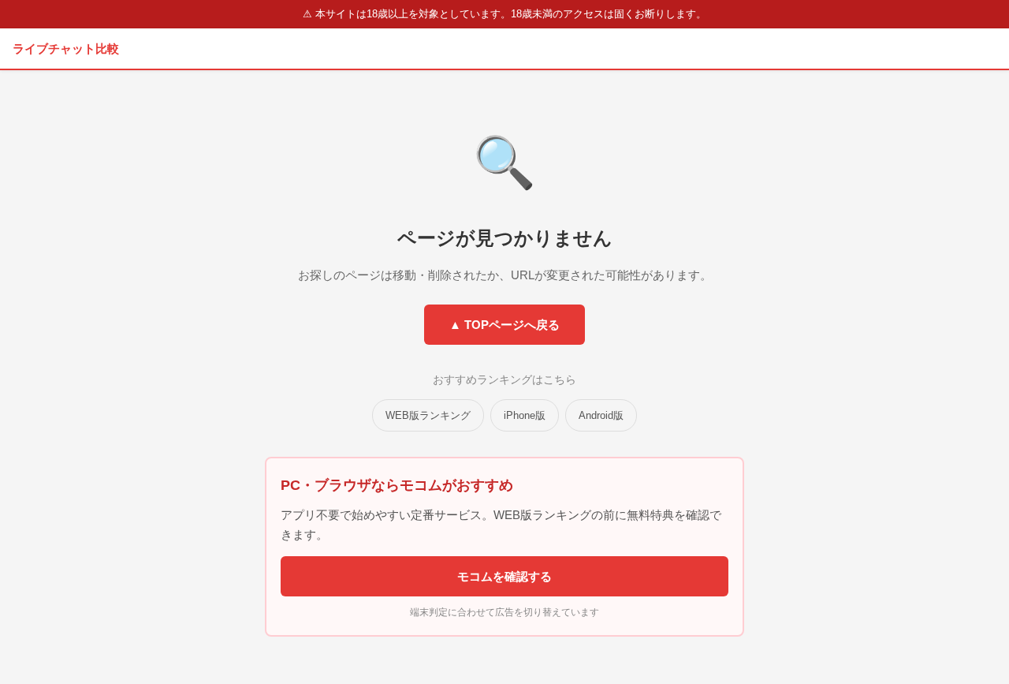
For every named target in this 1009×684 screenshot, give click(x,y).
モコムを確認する (504, 576)
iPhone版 (524, 415)
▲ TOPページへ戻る (504, 324)
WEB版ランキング (428, 415)
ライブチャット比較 (66, 48)
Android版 (601, 415)
